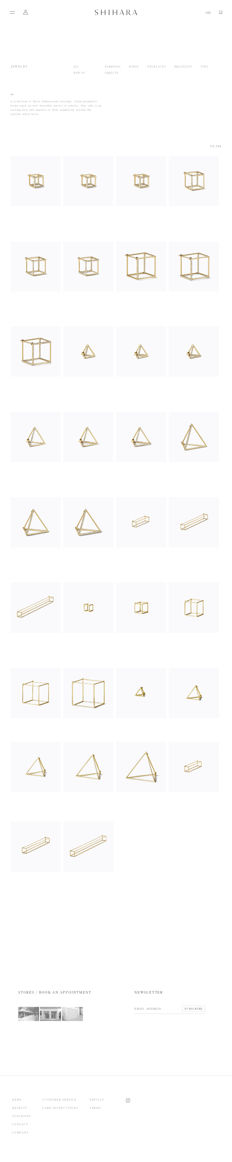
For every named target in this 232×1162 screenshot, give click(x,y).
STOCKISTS (21, 1116)
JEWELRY (19, 66)
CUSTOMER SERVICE (59, 1099)
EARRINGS (113, 66)
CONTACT (20, 1124)
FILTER (216, 146)
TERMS (95, 1107)
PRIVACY (97, 1099)
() (208, 12)
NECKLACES (156, 66)
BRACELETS (183, 66)
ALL (76, 66)
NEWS (17, 1099)
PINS (204, 66)
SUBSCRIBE (193, 1008)
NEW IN (79, 72)
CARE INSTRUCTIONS (60, 1107)
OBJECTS (111, 72)
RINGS (134, 66)
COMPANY (20, 1132)
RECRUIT (19, 1107)
